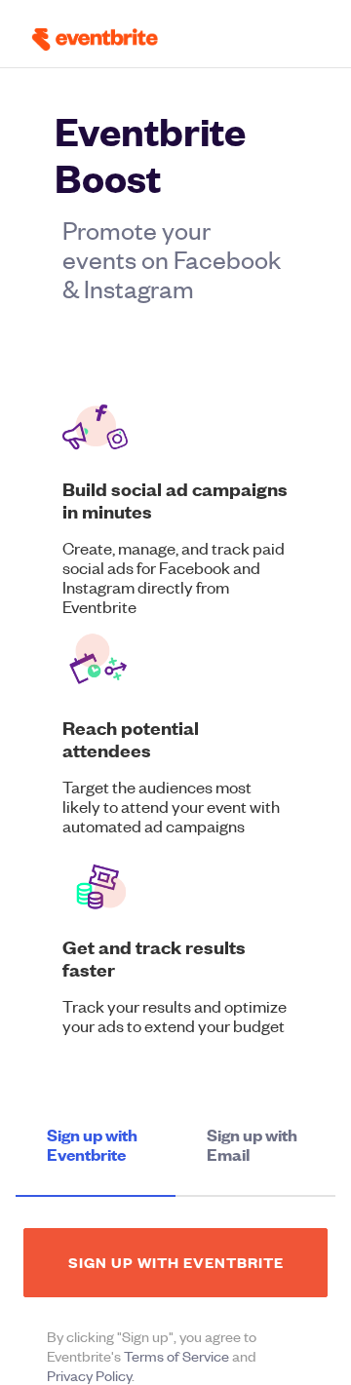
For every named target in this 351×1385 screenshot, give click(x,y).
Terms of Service (176, 1356)
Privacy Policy (89, 1375)
